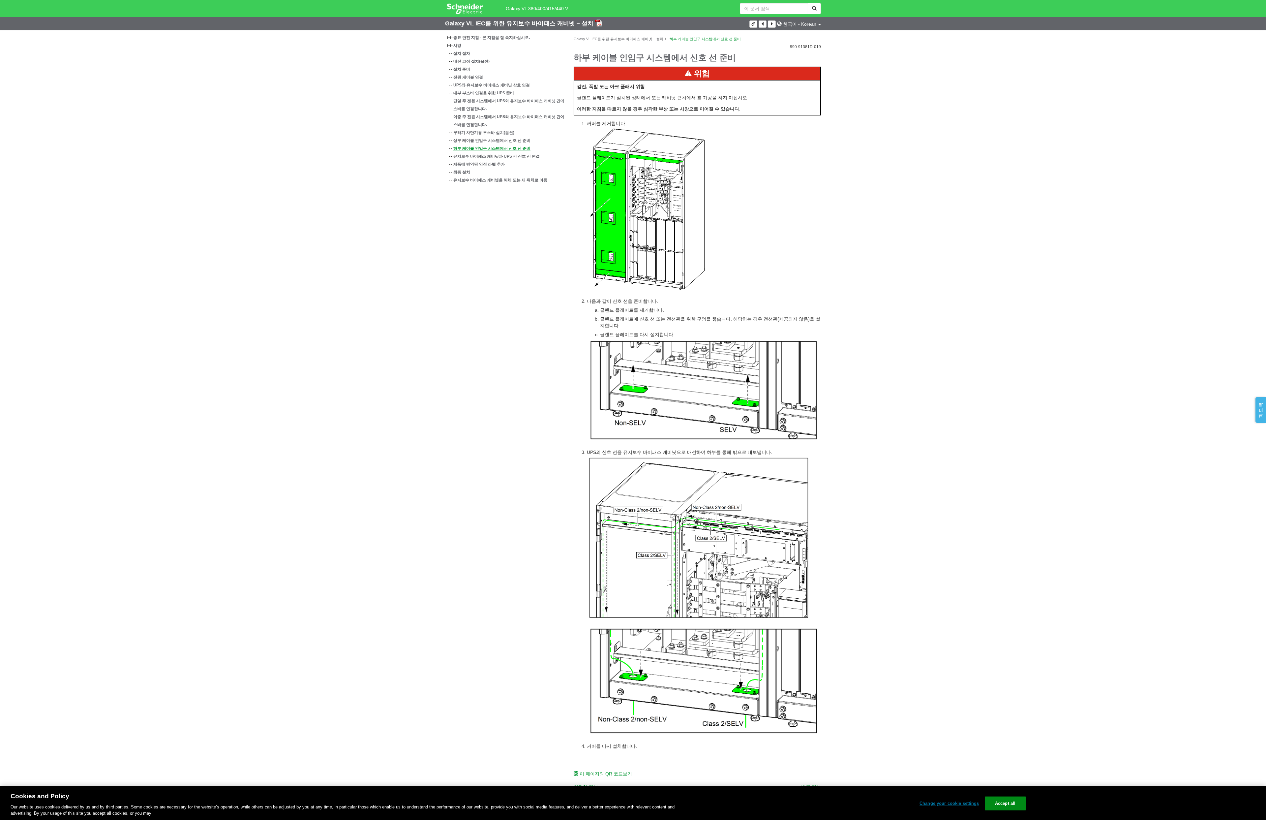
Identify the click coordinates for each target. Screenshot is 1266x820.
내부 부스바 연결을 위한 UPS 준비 (483, 93)
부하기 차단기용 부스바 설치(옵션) (483, 132)
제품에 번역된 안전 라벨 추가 (479, 164)
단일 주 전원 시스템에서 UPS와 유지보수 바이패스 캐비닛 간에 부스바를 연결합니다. (511, 105)
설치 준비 (461, 69)
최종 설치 (461, 172)
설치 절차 (461, 53)
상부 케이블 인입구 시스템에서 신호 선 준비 (491, 140)
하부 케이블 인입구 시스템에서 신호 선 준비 (491, 148)
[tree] (504, 109)
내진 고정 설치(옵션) (471, 61)
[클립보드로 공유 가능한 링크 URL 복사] (753, 24)
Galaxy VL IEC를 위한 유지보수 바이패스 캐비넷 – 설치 (520, 23)
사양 (457, 45)
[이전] (763, 24)
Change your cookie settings (949, 803)
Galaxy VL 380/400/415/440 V (537, 8)
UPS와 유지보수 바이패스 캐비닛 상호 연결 (491, 85)
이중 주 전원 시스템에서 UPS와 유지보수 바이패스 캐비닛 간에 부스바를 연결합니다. (511, 120)
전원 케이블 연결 (468, 77)
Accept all (1005, 803)
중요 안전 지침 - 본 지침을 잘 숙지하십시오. (491, 37)
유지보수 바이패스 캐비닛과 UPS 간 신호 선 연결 (496, 156)
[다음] (772, 24)
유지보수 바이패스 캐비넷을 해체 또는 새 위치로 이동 (500, 180)
